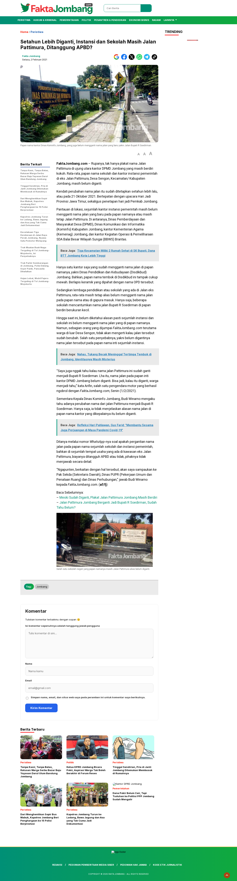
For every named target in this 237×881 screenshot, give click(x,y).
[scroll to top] (227, 875)
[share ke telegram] (147, 59)
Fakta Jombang (31, 56)
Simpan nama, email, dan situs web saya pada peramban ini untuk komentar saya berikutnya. (88, 697)
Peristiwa (24, 20)
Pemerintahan (69, 20)
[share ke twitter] (132, 59)
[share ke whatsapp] (140, 59)
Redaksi (57, 864)
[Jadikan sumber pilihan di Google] (117, 59)
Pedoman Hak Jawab (133, 864)
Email (28, 680)
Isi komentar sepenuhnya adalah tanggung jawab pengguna (62, 625)
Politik (86, 20)
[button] (138, 154)
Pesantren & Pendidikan (110, 20)
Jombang (41, 586)
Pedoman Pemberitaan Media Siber (91, 864)
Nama (28, 663)
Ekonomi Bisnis (139, 20)
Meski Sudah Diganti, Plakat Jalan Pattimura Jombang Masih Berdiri (108, 497)
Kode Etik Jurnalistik (167, 864)
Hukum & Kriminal (45, 20)
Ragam (156, 20)
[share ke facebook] (125, 59)
